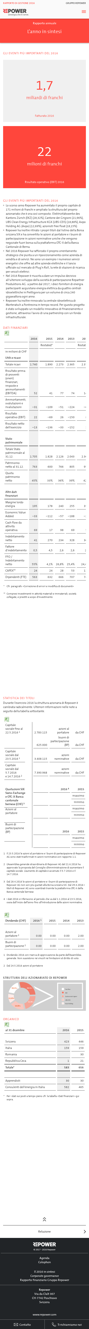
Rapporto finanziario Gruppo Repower (44, 1280)
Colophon (44, 1262)
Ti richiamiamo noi (69, 1325)
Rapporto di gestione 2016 (19, 3)
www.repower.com (45, 1315)
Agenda (44, 1258)
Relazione (44, 1232)
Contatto (25, 1325)
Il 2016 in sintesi (44, 1272)
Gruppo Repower (76, 3)
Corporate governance (44, 1276)
